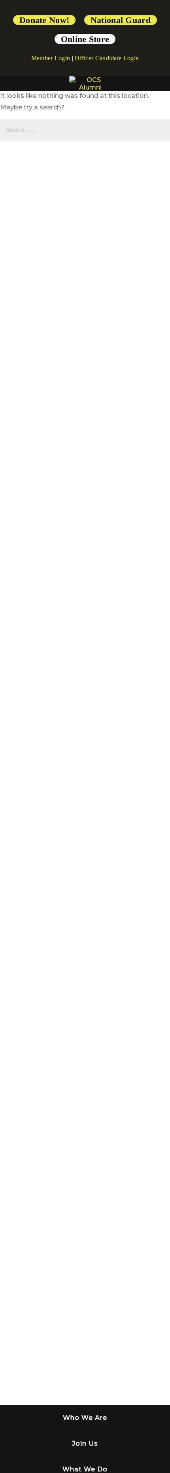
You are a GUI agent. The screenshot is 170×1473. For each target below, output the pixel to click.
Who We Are (85, 1417)
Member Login (50, 58)
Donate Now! (44, 20)
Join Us (85, 1443)
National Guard (121, 20)
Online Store (85, 39)
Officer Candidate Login (107, 58)
